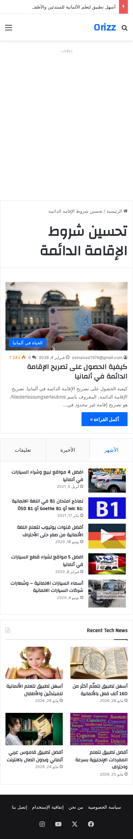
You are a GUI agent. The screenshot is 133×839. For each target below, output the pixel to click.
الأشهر (111, 450)
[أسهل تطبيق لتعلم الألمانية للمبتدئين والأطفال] (34, 663)
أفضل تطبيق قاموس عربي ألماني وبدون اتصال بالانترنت (35, 756)
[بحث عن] (124, 30)
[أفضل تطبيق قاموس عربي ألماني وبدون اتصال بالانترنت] (34, 729)
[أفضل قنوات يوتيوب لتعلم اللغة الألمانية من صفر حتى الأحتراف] (107, 536)
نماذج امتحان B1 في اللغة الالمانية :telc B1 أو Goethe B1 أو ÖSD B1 (47, 505)
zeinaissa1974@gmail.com (97, 357)
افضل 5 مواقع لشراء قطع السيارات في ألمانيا (47, 561)
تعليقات (23, 450)
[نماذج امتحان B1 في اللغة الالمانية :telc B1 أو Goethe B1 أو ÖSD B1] (107, 508)
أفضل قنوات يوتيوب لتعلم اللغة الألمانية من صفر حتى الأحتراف (50, 531)
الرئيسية (114, 211)
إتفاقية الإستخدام (48, 807)
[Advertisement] (66, 122)
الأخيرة (67, 450)
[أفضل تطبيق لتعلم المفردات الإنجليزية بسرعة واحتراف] (99, 729)
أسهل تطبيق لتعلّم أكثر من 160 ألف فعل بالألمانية (100, 690)
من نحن (76, 807)
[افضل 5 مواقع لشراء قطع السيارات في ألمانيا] (107, 563)
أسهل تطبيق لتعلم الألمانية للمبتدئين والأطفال (73, 7)
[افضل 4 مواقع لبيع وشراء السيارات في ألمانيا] (107, 480)
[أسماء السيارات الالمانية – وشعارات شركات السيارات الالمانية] (107, 594)
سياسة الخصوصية (104, 807)
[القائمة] (8, 30)
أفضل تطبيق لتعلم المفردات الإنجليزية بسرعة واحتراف (101, 759)
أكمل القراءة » (104, 419)
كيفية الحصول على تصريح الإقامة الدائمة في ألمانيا (77, 371)
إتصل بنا (19, 807)
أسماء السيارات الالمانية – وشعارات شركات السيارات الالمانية (47, 587)
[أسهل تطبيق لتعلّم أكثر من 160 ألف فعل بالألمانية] (99, 663)
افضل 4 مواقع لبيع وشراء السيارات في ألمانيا (47, 476)
